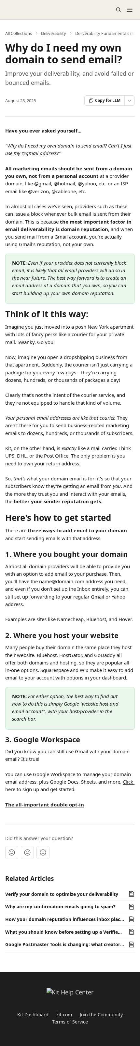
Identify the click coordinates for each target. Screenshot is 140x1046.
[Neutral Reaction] (27, 852)
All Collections (18, 33)
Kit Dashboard (33, 1014)
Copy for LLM (107, 100)
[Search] (118, 10)
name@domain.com (61, 581)
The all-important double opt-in (44, 804)
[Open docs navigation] (129, 10)
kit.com (64, 1014)
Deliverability (53, 33)
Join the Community (101, 1014)
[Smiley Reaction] (42, 852)
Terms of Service (70, 1022)
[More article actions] (129, 100)
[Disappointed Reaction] (11, 852)
